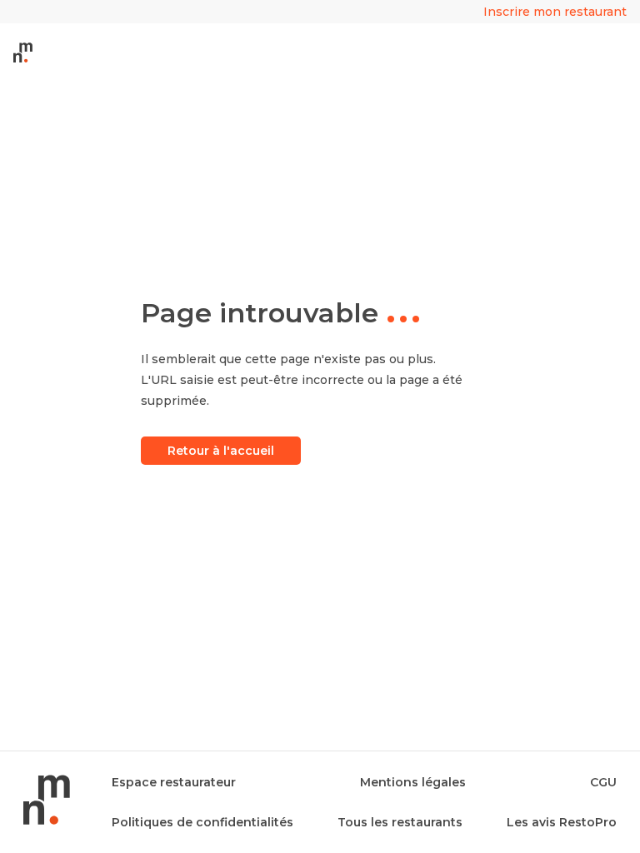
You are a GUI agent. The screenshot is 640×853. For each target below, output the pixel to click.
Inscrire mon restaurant (555, 11)
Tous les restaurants (400, 822)
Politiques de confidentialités (202, 822)
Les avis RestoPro (562, 822)
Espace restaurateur (174, 782)
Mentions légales (413, 782)
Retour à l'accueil (221, 450)
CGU (603, 782)
